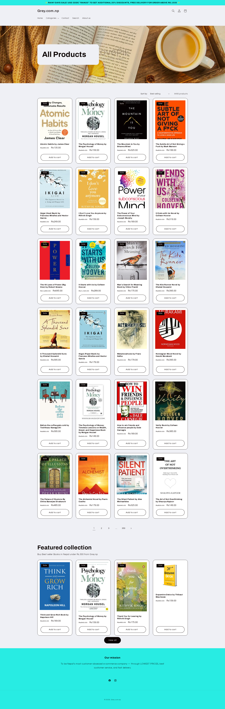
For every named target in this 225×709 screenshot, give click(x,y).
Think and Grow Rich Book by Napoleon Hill (54, 616)
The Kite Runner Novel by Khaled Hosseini (168, 286)
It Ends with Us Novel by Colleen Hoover (167, 214)
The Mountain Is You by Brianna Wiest (128, 145)
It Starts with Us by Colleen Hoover (92, 286)
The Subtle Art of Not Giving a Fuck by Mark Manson (170, 145)
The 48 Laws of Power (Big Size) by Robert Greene (53, 286)
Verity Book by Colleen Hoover (167, 426)
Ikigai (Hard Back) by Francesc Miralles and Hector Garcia (54, 215)
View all (112, 640)
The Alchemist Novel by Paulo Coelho (93, 500)
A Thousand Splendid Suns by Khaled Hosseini (53, 355)
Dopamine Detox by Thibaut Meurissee (169, 596)
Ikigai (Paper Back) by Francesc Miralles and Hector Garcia (93, 356)
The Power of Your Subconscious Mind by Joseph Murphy (128, 215)
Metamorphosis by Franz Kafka (129, 355)
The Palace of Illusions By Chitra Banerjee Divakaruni (53, 500)
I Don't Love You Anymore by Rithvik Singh (92, 214)
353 (123, 528)
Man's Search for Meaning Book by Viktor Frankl (129, 286)
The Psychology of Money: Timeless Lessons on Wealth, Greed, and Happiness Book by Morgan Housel (93, 428)
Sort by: (144, 94)
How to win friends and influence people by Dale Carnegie (129, 427)
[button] (52, 18)
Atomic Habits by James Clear (54, 144)
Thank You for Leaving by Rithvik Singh (129, 617)
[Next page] (131, 528)
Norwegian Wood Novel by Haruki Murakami (168, 355)
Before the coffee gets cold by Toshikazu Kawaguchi (54, 426)
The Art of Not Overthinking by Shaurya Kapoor (169, 500)
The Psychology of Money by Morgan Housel (93, 145)
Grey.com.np (116, 699)
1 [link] (94, 528)
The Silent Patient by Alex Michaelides (129, 500)
